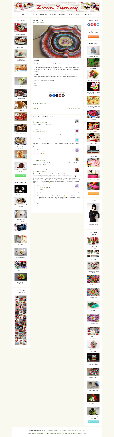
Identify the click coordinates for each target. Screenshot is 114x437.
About (28, 14)
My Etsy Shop (93, 36)
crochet (35, 101)
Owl (35, 433)
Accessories (59, 433)
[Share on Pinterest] (60, 96)
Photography (62, 14)
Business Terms (78, 430)
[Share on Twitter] (56, 96)
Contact (35, 14)
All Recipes (21, 175)
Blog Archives (43, 14)
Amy (37, 138)
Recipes (70, 14)
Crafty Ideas (53, 14)
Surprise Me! (93, 193)
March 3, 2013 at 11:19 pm (45, 151)
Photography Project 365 (41, 103)
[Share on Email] (63, 96)
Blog (23, 14)
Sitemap (72, 430)
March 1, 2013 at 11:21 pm (41, 122)
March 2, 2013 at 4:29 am (41, 141)
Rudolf (36, 108)
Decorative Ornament (45, 433)
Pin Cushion (75, 433)
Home (63, 433)
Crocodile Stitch (53, 433)
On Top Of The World (74, 108)
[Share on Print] (50, 96)
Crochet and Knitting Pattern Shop (84, 14)
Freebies (84, 433)
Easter (66, 433)
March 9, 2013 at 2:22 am (41, 171)
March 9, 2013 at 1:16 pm (45, 187)
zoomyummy (43, 148)
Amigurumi (80, 433)
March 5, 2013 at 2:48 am (41, 160)
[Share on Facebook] (53, 96)
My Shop (83, 430)
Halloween (70, 433)
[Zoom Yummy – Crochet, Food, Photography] (57, 7)
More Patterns (93, 422)
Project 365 (39, 101)
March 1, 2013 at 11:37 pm (41, 131)
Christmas (39, 433)
